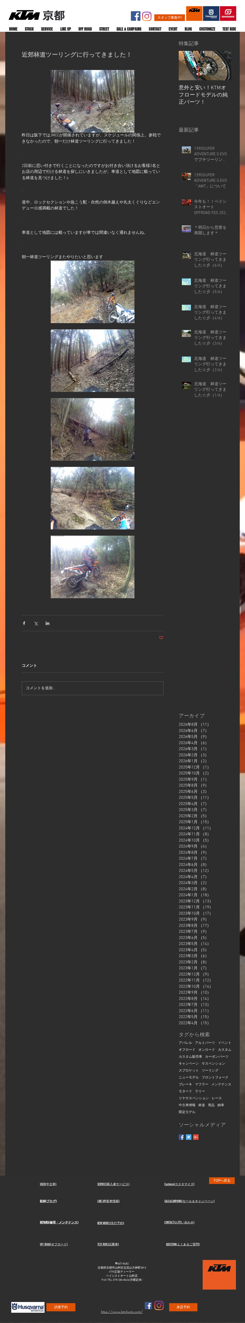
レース (217, 1098)
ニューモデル (189, 1078)
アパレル (185, 1043)
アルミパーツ (205, 1043)
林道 (201, 1105)
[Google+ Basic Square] (196, 1137)
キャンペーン (189, 1064)
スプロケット (189, 1071)
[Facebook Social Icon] (135, 16)
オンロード (206, 1050)
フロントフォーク (215, 1078)
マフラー (201, 1085)
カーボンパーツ (216, 1057)
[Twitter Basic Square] (188, 1137)
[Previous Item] (186, 65)
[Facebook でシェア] (24, 623)
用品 (211, 1105)
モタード (185, 1091)
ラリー (200, 1091)
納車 (220, 1105)
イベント (224, 1043)
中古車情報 (187, 1105)
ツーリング (210, 1071)
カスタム (224, 1050)
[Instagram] (146, 16)
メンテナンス (221, 1085)
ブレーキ (185, 1085)
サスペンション (213, 1064)
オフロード (187, 1050)
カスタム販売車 (190, 1057)
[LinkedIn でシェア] (47, 623)
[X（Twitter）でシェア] (35, 623)
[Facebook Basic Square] (181, 1137)
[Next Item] (224, 65)
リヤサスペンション (194, 1098)
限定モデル (187, 1112)
